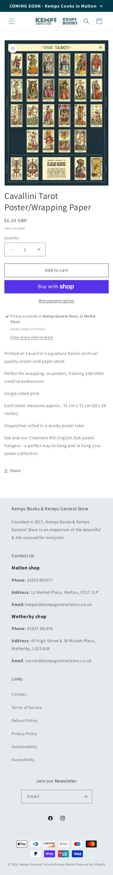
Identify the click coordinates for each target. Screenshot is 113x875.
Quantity (11, 237)
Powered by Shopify (90, 864)
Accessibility (23, 759)
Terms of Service (27, 707)
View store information (31, 337)
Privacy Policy (24, 733)
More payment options (56, 300)
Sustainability (24, 746)
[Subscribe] (85, 796)
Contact (19, 694)
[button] (11, 21)
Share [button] (15, 470)
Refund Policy (24, 720)
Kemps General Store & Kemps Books (47, 864)
